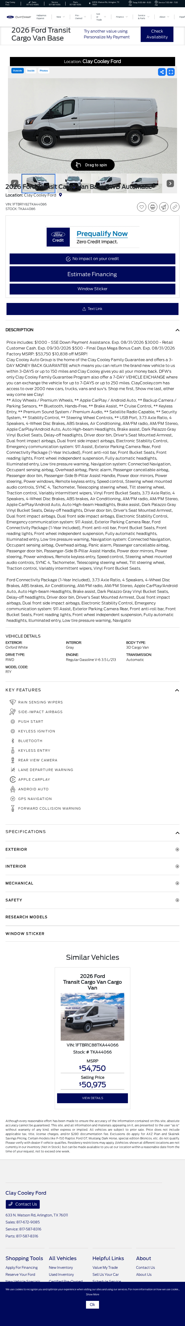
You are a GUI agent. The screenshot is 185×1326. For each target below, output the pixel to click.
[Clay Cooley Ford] (19, 16)
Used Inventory (61, 1275)
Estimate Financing (92, 274)
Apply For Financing (22, 1268)
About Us (144, 1275)
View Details (92, 1098)
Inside (31, 70)
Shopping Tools (24, 1258)
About (143, 1258)
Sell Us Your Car (105, 1275)
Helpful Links (108, 1258)
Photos (44, 70)
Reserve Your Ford (20, 1275)
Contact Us (25, 1204)
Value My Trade (105, 1268)
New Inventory (61, 1268)
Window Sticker (92, 289)
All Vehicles (63, 1258)
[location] (89, 3)
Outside (17, 70)
